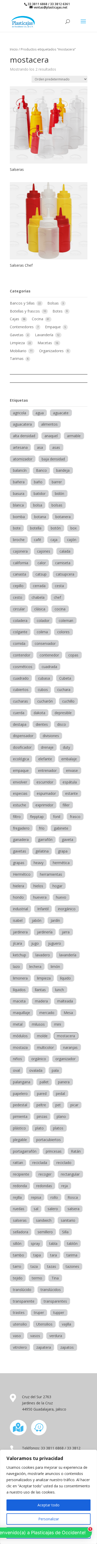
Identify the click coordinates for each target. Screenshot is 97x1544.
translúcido (22, 1289)
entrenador (47, 770)
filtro (17, 816)
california (20, 562)
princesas (54, 1151)
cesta (59, 585)
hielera (18, 885)
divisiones (51, 735)
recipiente (21, 1174)
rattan (18, 1162)
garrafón (45, 839)
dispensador (23, 735)
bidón (59, 493)
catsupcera (65, 574)
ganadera (21, 839)
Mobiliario (18, 350)
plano (61, 1116)
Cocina (38, 318)
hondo (18, 897)
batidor (40, 493)
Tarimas (17, 358)
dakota (39, 712)
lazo (16, 966)
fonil (56, 816)
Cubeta (65, 678)
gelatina (42, 851)
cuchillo (68, 701)
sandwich (43, 1220)
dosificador (22, 747)
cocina (60, 608)
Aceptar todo (48, 1505)
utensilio (20, 1324)
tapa (37, 1255)
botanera (63, 516)
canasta (19, 574)
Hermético (22, 874)
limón (55, 966)
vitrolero (20, 1347)
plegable (20, 1139)
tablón (72, 1243)
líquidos (19, 989)
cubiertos (20, 689)
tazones (72, 1266)
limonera (20, 978)
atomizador (22, 459)
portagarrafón (24, 1151)
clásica (39, 608)
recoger (45, 1174)
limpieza (44, 978)
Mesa (68, 1012)
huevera (40, 897)
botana (40, 516)
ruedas (18, 1208)
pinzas (42, 1116)
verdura (55, 1335)
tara (53, 1255)
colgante (20, 631)
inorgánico (67, 908)
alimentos (49, 424)
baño (38, 481)
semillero (45, 1231)
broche (19, 539)
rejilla (17, 1197)
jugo (35, 943)
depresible (63, 712)
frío (41, 828)
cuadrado (21, 678)
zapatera (43, 1347)
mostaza (20, 1047)
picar (74, 1104)
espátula (70, 782)
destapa (19, 724)
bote (17, 528)
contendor (21, 655)
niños (17, 1058)
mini (57, 1024)
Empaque (53, 326)
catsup (41, 574)
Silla (65, 1231)
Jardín (55, 920)
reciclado (63, 1162)
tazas (51, 1266)
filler (66, 805)
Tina (55, 1278)
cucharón (45, 701)
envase (72, 770)
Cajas (15, 318)
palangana (21, 1081)
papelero (20, 1093)
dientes (42, 724)
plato (39, 1128)
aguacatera (22, 424)
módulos (20, 1035)
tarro (17, 1266)
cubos (43, 689)
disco (61, 724)
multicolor (45, 1047)
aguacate (61, 412)
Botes (58, 311)
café (37, 539)
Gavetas (17, 334)
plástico (19, 1128)
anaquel (51, 435)
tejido (18, 1278)
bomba (19, 516)
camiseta (62, 562)
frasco (75, 816)
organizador (65, 1058)
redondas (44, 1185)
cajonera (20, 551)
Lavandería (44, 334)
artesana (20, 447)
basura (18, 493)
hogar (57, 885)
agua (39, 412)
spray (35, 1243)
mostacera (66, 1035)
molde (42, 1035)
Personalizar (48, 1518)
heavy (38, 862)
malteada (65, 1001)
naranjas (70, 1047)
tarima (71, 1255)
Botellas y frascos (25, 311)
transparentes (55, 1301)
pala (55, 1070)
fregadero (21, 828)
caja (53, 539)
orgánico (38, 1058)
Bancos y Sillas (23, 303)
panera (64, 1081)
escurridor (44, 782)
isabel (18, 920)
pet (58, 1104)
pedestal (20, 1104)
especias (20, 793)
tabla (53, 1243)
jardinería (45, 932)
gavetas (19, 851)
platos (58, 1128)
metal (18, 1024)
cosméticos (22, 666)
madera (41, 1001)
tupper (58, 1312)
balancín (20, 470)
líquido (65, 978)
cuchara (63, 689)
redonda (20, 1185)
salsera (73, 1208)
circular (19, 608)
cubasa (44, 678)
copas (73, 655)
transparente (23, 1301)
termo (37, 1278)
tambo (18, 1255)
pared (42, 1093)
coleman (66, 620)
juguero (54, 943)
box (73, 528)
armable (74, 435)
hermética (61, 862)
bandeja (63, 470)
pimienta (20, 1116)
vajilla (66, 1324)
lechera (35, 966)
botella (35, 528)
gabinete (61, 828)
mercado (46, 1012)
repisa (36, 1197)
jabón (36, 920)
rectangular (70, 1174)
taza (34, 1266)
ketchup (19, 954)
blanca (18, 505)
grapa (63, 851)
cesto (17, 597)
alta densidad (24, 435)
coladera (20, 620)
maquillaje (21, 1012)
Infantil (43, 908)
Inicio (14, 49)
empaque (21, 770)
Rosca (73, 1197)
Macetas (45, 342)
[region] (48, 1497)
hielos (38, 885)
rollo (54, 1197)
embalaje (69, 758)
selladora (20, 1231)
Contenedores (22, 326)
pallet (44, 1081)
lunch (59, 989)
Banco (41, 470)
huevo (61, 897)
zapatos (67, 1347)
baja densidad (53, 459)
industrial (20, 908)
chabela (38, 597)
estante (71, 793)
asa (40, 447)
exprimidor (44, 805)
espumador (46, 793)
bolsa (37, 505)
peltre (41, 1104)
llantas (40, 989)
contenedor (49, 655)
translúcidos (51, 1289)
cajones (43, 551)
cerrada (39, 585)
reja (64, 1185)
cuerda (18, 712)
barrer (57, 481)
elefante (45, 758)
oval (16, 1070)
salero (53, 1208)
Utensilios (44, 1324)
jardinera (20, 932)
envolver (20, 782)
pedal (60, 1093)
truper (39, 1312)
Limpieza (18, 342)
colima (42, 631)
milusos (38, 1024)
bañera (19, 481)
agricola (19, 412)
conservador (45, 643)
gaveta (67, 839)
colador (43, 620)
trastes (19, 1312)
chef (57, 597)
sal (36, 1208)
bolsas (56, 505)
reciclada (39, 1162)
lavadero (42, 954)
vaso (17, 1335)
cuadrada (49, 666)
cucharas (20, 701)
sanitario (68, 1220)
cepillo (18, 585)
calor (42, 562)
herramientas (51, 874)
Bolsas (53, 303)
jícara (17, 943)
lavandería (67, 954)
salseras (20, 1220)
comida (19, 643)
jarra (66, 932)
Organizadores (52, 350)
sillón (17, 1243)
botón (56, 528)
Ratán (76, 1151)
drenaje (47, 747)
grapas (18, 862)
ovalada (35, 1070)
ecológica (21, 758)
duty (66, 747)
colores (63, 631)
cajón (71, 539)
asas (56, 447)
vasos (35, 1335)
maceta (19, 1001)
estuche (19, 805)
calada (64, 551)
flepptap (37, 816)
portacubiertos (48, 1139)
